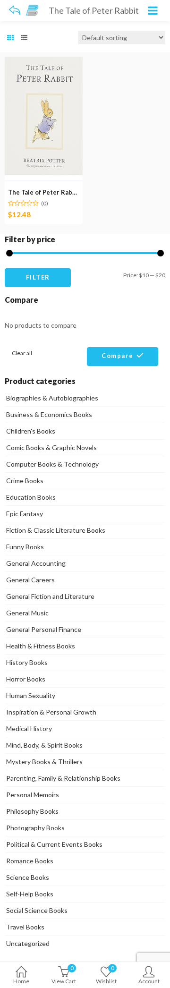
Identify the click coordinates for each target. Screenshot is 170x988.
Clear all (22, 353)
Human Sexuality (30, 695)
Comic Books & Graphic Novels (51, 447)
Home (21, 981)
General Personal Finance (43, 629)
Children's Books (30, 431)
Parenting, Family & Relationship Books (63, 778)
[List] (24, 38)
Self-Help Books (29, 894)
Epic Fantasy (24, 514)
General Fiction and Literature (50, 596)
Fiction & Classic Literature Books (55, 530)
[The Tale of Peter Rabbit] (44, 62)
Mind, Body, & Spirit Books (44, 745)
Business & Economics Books (49, 414)
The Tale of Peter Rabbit (44, 192)
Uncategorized (28, 943)
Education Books (31, 497)
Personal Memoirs (32, 795)
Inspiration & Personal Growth (51, 712)
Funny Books (25, 547)
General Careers (30, 580)
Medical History (29, 728)
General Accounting (36, 563)
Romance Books (29, 861)
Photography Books (35, 828)
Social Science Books (37, 910)
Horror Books (25, 679)
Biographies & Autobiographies (52, 398)
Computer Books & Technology (52, 464)
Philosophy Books (32, 811)
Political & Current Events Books (54, 844)
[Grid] (10, 38)
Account (149, 981)
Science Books (27, 877)
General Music (27, 613)
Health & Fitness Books (40, 646)
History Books (27, 662)
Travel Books (25, 927)
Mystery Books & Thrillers (44, 762)
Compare (118, 355)
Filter (38, 277)
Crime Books (24, 481)
